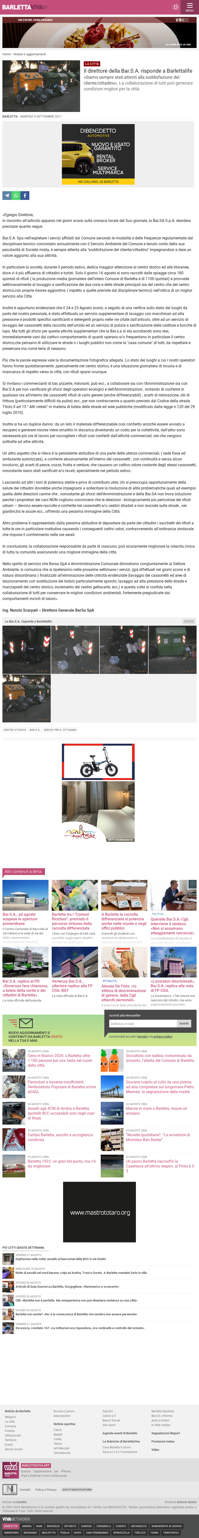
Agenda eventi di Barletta (120, 1433)
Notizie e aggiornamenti (30, 54)
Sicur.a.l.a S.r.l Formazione (120, 1452)
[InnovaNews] (9, 1494)
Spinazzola (121, 1532)
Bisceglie (53, 1526)
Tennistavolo (62, 1453)
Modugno (30, 1532)
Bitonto (70, 1526)
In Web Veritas (160, 1425)
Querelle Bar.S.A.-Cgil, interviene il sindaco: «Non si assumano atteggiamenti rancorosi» (172, 926)
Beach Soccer (111, 1420)
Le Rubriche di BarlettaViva (121, 1441)
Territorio (11, 1440)
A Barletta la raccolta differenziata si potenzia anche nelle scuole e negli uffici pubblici (124, 921)
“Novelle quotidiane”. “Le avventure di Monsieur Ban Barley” (158, 1137)
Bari (39, 1526)
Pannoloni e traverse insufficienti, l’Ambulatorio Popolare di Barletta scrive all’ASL (62, 1087)
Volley (58, 1439)
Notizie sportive (64, 1424)
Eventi (9, 1444)
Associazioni (62, 1416)
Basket (58, 1434)
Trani (154, 1532)
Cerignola (104, 1526)
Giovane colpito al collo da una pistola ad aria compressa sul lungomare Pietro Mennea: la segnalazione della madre (160, 1087)
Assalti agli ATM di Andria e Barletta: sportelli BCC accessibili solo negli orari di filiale (61, 1113)
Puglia (64, 1532)
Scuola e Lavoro (64, 1411)
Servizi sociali (14, 1449)
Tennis (58, 1443)
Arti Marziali (61, 1448)
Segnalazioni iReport (165, 1433)
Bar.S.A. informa (162, 1416)
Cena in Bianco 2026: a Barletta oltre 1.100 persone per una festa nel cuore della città (60, 1060)
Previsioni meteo (162, 1441)
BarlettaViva (27, 7)
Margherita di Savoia (167, 1526)
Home (6, 54)
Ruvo (77, 1532)
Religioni (10, 1417)
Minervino (11, 1532)
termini (142, 1036)
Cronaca (10, 1426)
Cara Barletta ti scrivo (117, 1447)
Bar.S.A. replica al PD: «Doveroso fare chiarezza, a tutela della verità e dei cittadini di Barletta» (25, 988)
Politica (10, 1431)
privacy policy (163, 1036)
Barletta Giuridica (162, 1411)
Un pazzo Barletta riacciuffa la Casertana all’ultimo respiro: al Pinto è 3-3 (160, 1166)
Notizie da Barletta (17, 1411)
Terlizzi (140, 1532)
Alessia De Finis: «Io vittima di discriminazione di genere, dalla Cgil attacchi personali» (123, 993)
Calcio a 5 (109, 1416)
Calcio (58, 1430)
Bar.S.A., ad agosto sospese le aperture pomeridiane (20, 919)
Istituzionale (13, 1435)
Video (155, 1449)
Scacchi (108, 1411)
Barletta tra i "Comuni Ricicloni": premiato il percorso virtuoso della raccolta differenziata (72, 921)
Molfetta (49, 1532)
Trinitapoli (171, 1532)
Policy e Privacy (46, 1489)
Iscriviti (184, 1023)
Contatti (25, 1489)
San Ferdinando (97, 1532)
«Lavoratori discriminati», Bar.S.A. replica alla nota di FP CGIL (173, 986)
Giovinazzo (139, 1526)
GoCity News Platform (77, 1489)
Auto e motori (160, 1420)
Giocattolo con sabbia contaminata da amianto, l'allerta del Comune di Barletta (160, 1058)
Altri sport (109, 1425)
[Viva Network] (16, 1520)
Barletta (10, 1526)
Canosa (86, 1526)
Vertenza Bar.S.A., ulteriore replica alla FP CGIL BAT (72, 986)
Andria (27, 1526)
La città (10, 1421)
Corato (121, 1526)
